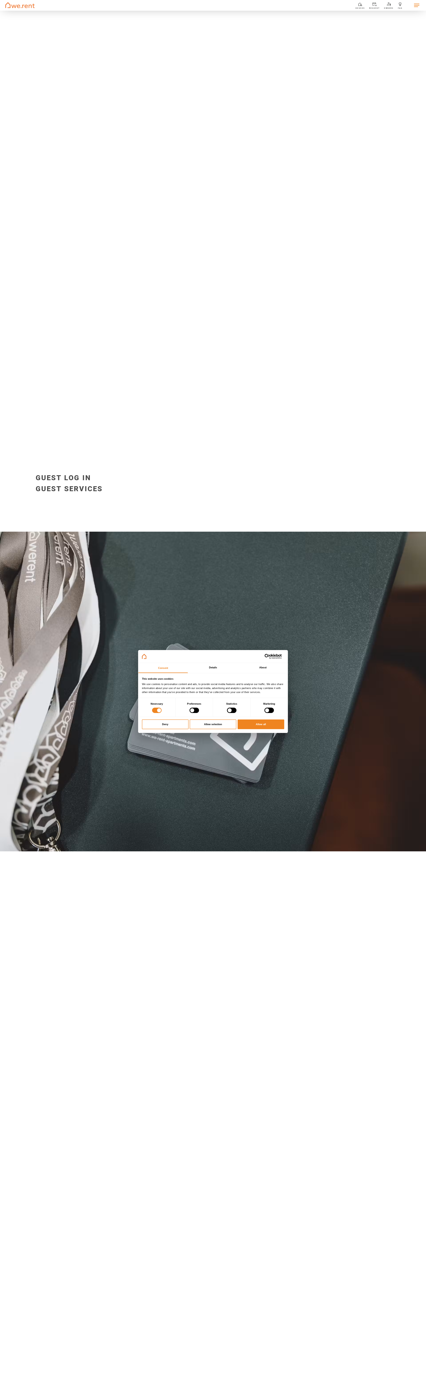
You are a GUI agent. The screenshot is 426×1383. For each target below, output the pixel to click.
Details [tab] (213, 667)
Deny (165, 724)
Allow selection (213, 724)
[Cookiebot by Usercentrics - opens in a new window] (269, 656)
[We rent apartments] (20, 5)
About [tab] (263, 667)
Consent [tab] (163, 668)
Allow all (261, 724)
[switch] (194, 710)
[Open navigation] (416, 5)
